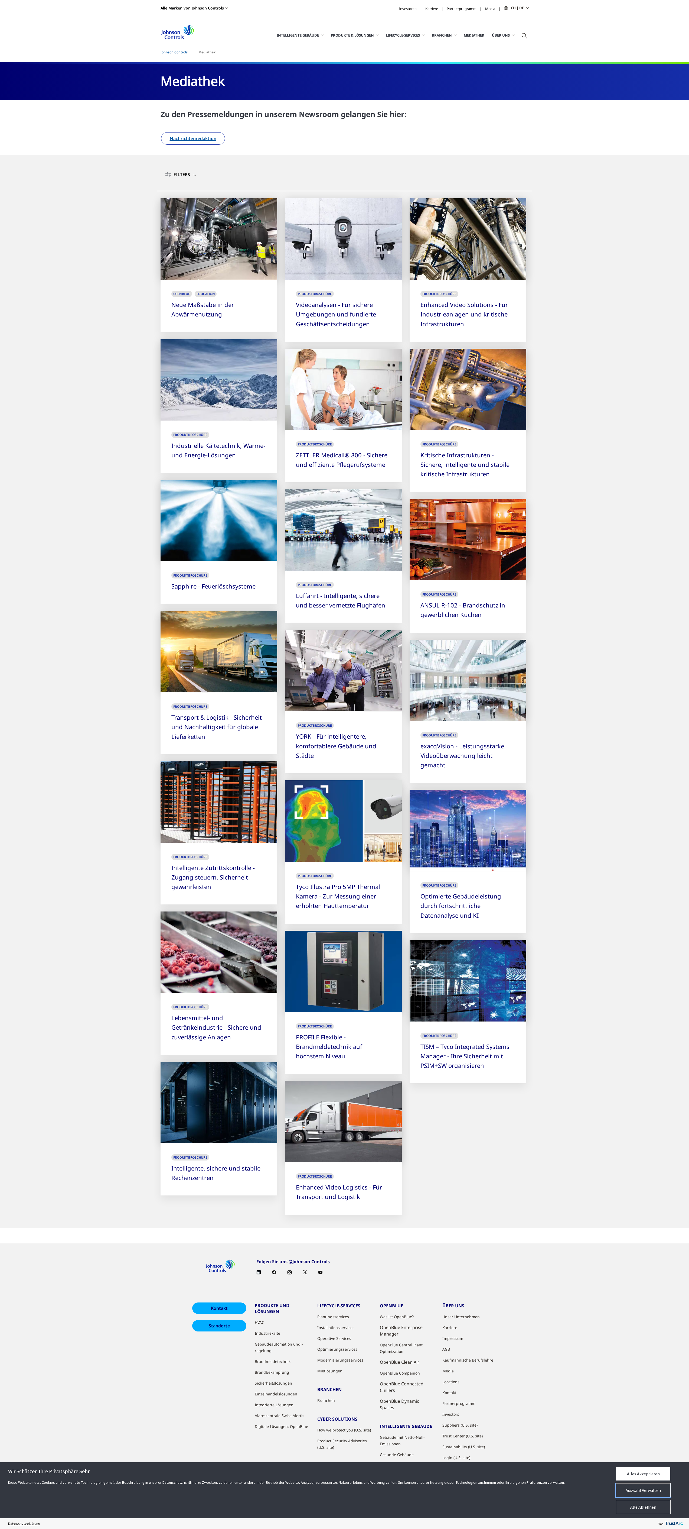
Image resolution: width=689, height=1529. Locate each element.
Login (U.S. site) (456, 1457)
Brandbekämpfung (272, 1372)
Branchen (326, 1400)
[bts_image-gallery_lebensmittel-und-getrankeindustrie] (219, 952)
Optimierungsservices (337, 1349)
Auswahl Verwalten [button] (643, 1490)
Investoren (408, 8)
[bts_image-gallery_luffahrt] (343, 530)
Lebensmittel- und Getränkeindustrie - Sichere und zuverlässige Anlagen (216, 1027)
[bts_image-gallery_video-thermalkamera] (343, 821)
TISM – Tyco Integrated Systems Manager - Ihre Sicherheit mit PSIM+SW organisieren (465, 1055)
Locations (450, 1381)
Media (490, 8)
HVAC (259, 1322)
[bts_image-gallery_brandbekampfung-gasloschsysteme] (219, 520)
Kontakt (219, 1308)
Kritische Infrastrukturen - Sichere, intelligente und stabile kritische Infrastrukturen (465, 464)
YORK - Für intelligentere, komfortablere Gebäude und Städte (336, 745)
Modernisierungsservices (340, 1360)
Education (206, 294)
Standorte (219, 1326)
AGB (446, 1349)
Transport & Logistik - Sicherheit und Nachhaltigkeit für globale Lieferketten (216, 726)
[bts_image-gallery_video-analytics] (343, 239)
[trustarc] (673, 1523)
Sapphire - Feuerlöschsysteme (213, 586)
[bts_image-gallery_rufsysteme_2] (343, 389)
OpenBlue (181, 294)
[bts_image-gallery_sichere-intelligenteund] (468, 389)
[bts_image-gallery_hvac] (343, 670)
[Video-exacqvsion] (468, 680)
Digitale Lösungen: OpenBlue (281, 1426)
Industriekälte (267, 1333)
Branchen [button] (442, 35)
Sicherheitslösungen (273, 1383)
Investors (450, 1414)
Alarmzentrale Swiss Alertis (279, 1415)
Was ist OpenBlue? (397, 1316)
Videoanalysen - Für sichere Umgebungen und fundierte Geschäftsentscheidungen (336, 314)
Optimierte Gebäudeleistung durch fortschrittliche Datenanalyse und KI (460, 905)
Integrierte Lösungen (274, 1404)
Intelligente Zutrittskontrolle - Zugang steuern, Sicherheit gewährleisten (213, 877)
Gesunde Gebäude (397, 1454)
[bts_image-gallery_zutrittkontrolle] (219, 802)
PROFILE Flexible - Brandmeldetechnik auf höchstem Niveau (329, 1046)
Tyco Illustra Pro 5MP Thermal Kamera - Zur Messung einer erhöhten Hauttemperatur (338, 896)
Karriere (431, 8)
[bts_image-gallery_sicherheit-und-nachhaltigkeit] (219, 651)
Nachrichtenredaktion (193, 138)
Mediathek (474, 35)
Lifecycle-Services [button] (403, 35)
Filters (182, 174)
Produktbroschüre (315, 294)
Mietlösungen (329, 1370)
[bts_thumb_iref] (219, 380)
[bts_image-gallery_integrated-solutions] (468, 981)
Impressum (452, 1338)
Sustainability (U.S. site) (463, 1446)
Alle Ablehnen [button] (643, 1507)
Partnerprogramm (461, 8)
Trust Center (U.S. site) (462, 1436)
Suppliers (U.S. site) (460, 1425)
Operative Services (334, 1338)
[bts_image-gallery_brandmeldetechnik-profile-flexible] (343, 971)
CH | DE (517, 7)
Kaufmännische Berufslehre (467, 1360)
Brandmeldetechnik (272, 1361)
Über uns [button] (501, 35)
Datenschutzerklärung (24, 1523)
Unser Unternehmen (461, 1316)
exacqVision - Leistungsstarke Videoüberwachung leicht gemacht (462, 755)
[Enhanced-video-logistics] (343, 1121)
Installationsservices (335, 1327)
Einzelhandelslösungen (276, 1394)
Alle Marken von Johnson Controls (192, 8)
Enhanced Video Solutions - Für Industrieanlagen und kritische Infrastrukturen (464, 314)
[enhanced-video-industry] (468, 239)
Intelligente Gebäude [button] (298, 35)
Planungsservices (333, 1316)
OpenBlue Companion (400, 1373)
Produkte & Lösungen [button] (352, 35)
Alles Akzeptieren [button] (643, 1473)
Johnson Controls (174, 52)
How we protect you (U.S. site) (344, 1430)
